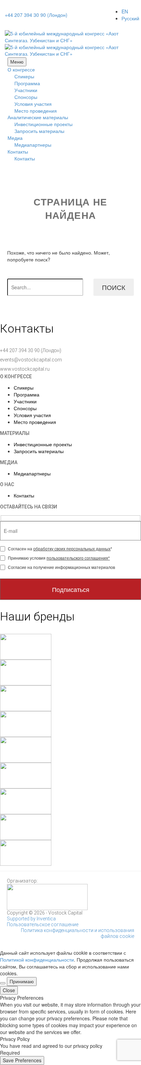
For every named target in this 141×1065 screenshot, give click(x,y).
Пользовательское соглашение (42, 924)
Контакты (18, 151)
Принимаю (22, 981)
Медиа (15, 137)
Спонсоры (25, 96)
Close (9, 990)
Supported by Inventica (31, 918)
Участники (25, 90)
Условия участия (33, 103)
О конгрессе (21, 69)
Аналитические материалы (38, 117)
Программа (27, 83)
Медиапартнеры (32, 144)
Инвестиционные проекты (43, 124)
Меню (17, 61)
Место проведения (35, 110)
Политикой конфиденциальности (37, 959)
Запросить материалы (39, 130)
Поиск (113, 287)
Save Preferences (22, 1060)
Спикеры (24, 76)
